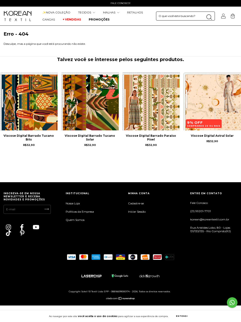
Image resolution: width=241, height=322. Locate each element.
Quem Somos (75, 220)
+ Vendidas (72, 19)
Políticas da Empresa (80, 211)
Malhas (109, 12)
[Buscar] (209, 17)
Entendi (182, 316)
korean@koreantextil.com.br (209, 219)
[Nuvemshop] (120, 299)
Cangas (48, 19)
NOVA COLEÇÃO (56, 12)
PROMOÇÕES (99, 19)
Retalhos (135, 12)
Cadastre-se (136, 203)
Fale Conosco (199, 203)
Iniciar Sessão (137, 211)
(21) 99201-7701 (200, 211)
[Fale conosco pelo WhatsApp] (232, 302)
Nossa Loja (73, 203)
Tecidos (85, 12)
